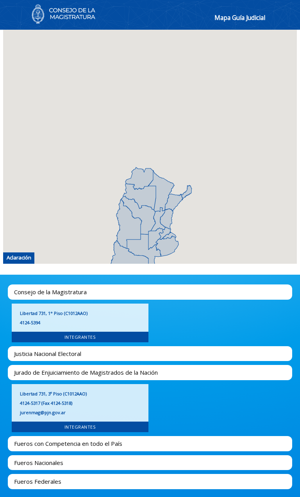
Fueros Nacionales (38, 463)
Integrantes (80, 337)
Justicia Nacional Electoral (47, 354)
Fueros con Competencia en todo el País (68, 443)
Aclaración (19, 257)
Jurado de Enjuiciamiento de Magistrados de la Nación (86, 372)
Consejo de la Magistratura (50, 292)
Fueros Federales (37, 481)
